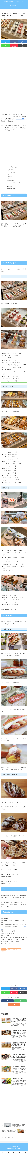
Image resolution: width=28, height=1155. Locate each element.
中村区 (4, 951)
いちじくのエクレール (14, 182)
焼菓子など (12, 178)
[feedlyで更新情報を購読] (20, 1000)
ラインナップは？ (12, 172)
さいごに (10, 186)
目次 (12, 167)
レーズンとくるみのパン (15, 184)
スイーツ (4, 949)
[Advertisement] (14, 66)
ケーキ (10, 174)
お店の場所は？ (11, 169)
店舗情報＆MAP (11, 188)
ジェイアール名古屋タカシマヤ (15, 949)
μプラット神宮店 (20, 119)
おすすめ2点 (11, 180)
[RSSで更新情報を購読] (14, 1004)
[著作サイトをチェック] (7, 1000)
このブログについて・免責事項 (14, 1148)
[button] (22, 45)
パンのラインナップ (14, 176)
